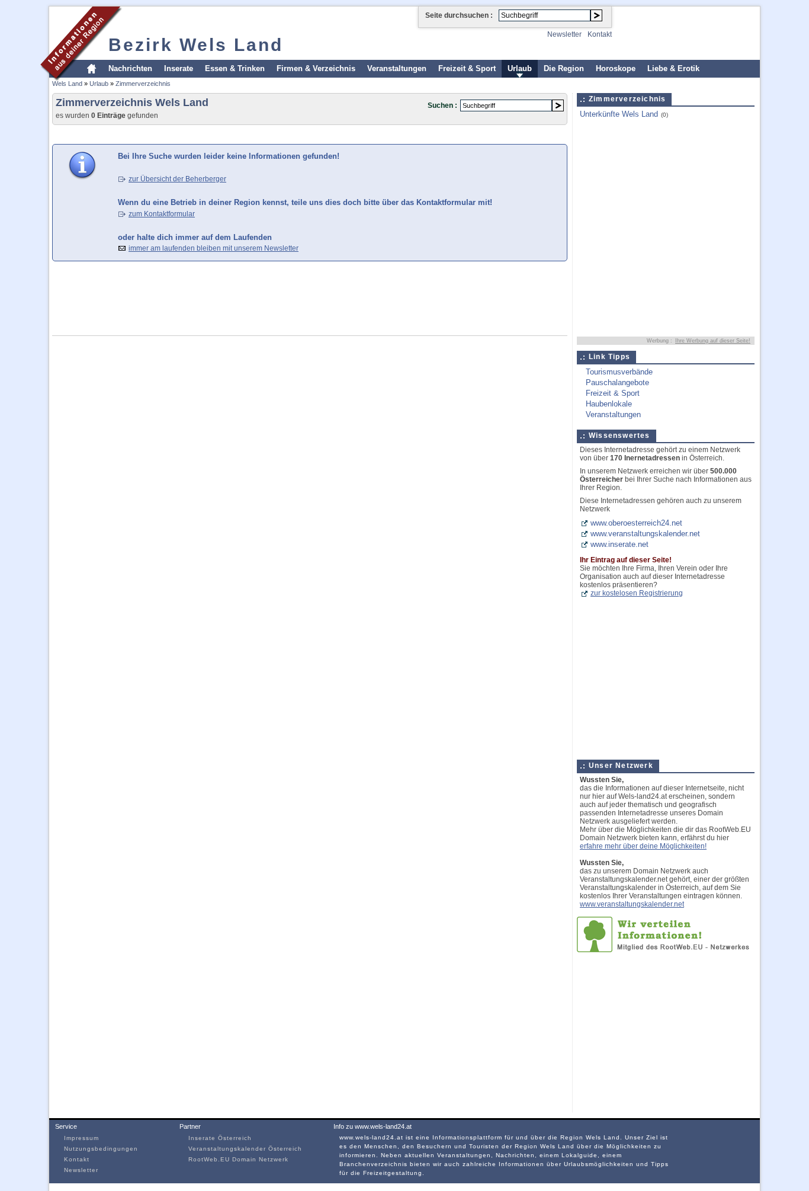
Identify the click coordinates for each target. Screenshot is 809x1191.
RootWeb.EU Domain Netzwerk (238, 1159)
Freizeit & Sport (467, 68)
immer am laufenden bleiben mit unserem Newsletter (213, 248)
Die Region (564, 68)
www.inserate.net (619, 544)
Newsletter (564, 34)
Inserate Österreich (220, 1138)
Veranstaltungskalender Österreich (245, 1148)
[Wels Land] (81, 79)
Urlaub (520, 68)
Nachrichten (130, 68)
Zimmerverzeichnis (143, 83)
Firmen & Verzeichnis (316, 68)
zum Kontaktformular (162, 214)
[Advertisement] (267, 133)
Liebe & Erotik (673, 68)
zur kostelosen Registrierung (636, 593)
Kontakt (600, 34)
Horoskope (615, 68)
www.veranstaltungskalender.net (645, 533)
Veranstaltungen (396, 68)
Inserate (178, 68)
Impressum (81, 1138)
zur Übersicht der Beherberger (177, 179)
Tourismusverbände (619, 371)
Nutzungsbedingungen (101, 1148)
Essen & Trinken (235, 68)
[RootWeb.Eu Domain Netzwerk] (666, 949)
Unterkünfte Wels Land (619, 114)
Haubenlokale (609, 403)
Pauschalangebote (617, 382)
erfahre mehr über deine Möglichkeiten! (643, 846)
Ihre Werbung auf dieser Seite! (712, 341)
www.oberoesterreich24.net (636, 522)
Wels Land (67, 83)
